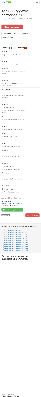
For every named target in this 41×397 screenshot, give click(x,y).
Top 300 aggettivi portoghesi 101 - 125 (15, 236)
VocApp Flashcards (7, 394)
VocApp (31, 19)
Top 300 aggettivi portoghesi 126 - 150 (15, 238)
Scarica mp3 (7, 33)
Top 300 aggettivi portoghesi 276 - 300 (15, 250)
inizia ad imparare (13, 27)
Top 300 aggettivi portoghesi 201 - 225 (15, 244)
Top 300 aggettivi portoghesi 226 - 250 (15, 246)
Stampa (17, 33)
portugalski (5, 215)
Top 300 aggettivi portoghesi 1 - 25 (14, 230)
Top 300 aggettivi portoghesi (12, 203)
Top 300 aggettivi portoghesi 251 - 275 (15, 248)
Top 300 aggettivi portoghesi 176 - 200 (15, 242)
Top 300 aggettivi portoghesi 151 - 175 (15, 240)
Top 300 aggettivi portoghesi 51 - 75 (14, 232)
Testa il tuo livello (8, 37)
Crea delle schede (32, 215)
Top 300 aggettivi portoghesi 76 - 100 (15, 234)
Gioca (26, 33)
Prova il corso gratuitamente (13, 210)
